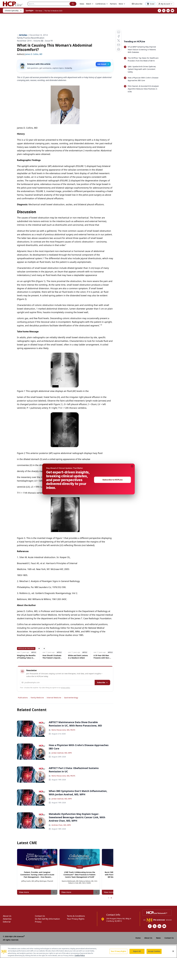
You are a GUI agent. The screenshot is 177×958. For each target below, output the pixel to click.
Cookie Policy (80, 955)
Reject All (137, 951)
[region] (88, 951)
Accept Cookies (154, 951)
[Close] (173, 951)
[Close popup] (132, 466)
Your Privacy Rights (118, 951)
